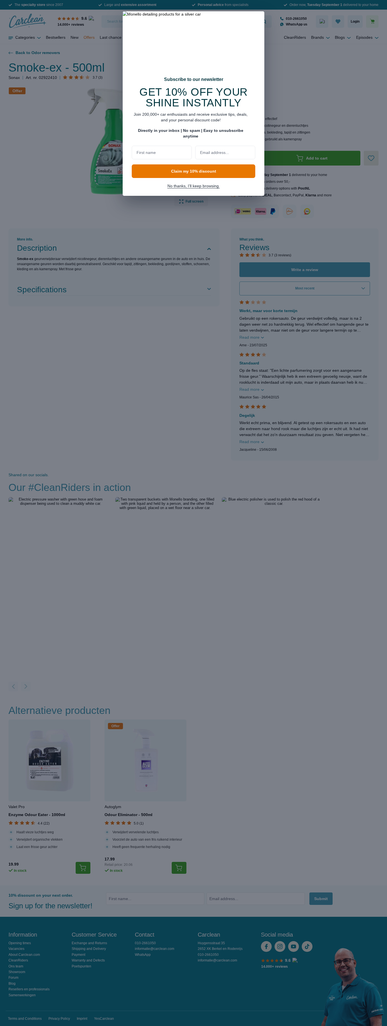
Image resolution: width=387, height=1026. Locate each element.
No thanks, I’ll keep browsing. (193, 186)
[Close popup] (257, 19)
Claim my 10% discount (193, 171)
